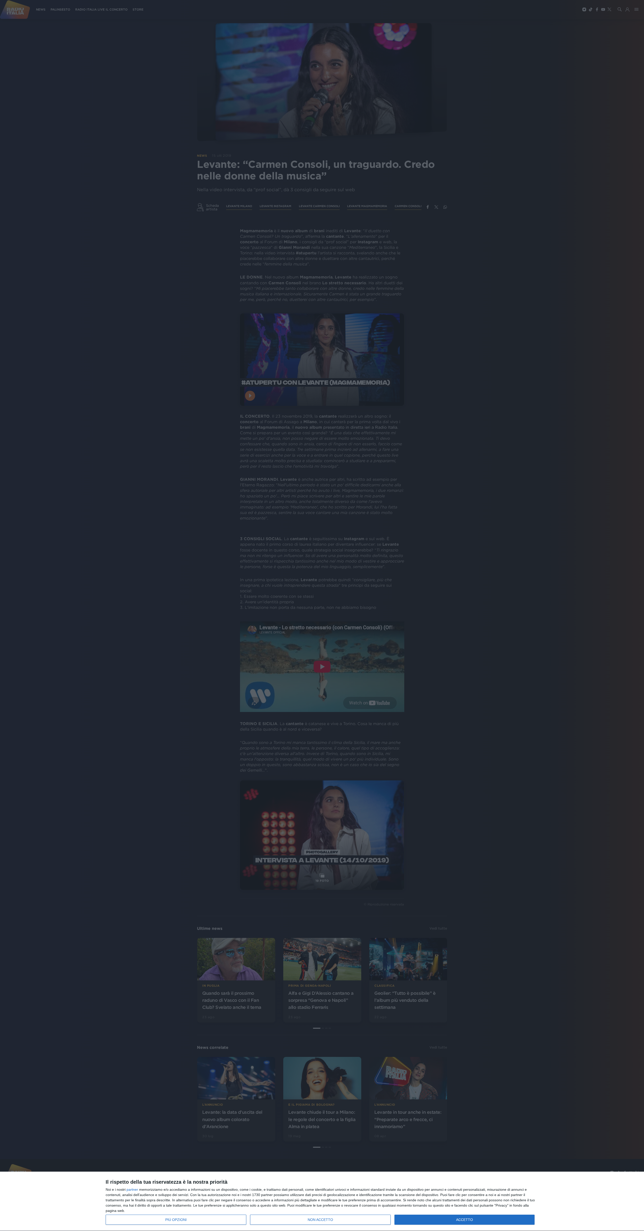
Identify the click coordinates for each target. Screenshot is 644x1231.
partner (132, 1189)
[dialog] (322, 1201)
